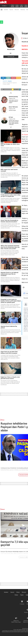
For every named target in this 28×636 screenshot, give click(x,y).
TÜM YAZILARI (10, 56)
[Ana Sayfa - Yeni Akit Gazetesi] (3, 2)
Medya (16, 595)
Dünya (2, 420)
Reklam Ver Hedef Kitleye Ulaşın (16, 621)
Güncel (3, 509)
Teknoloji (22, 9)
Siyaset (11, 9)
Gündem (6, 9)
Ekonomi (17, 9)
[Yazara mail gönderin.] (10, 53)
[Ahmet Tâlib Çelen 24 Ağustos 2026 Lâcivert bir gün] (10, 114)
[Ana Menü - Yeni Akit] (1, 10)
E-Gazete (22, 604)
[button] (11, 93)
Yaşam (22, 595)
